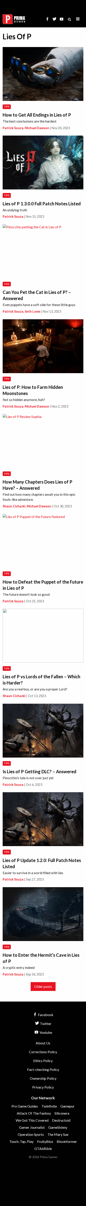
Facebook (45, 1015)
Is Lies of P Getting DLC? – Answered (39, 771)
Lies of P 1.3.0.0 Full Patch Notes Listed (42, 203)
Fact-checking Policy (43, 1069)
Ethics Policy (43, 1061)
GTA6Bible (43, 1148)
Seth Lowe (32, 311)
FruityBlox (45, 1141)
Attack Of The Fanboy (34, 1113)
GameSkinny (57, 1127)
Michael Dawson (37, 128)
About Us (43, 1043)
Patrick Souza (13, 128)
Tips (6, 106)
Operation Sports (31, 1134)
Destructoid (61, 1120)
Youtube (45, 1032)
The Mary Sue (57, 1134)
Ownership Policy (43, 1078)
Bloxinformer (67, 1141)
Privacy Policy (43, 1087)
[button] (78, 19)
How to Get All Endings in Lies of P (37, 114)
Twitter (45, 1023)
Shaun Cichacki (14, 506)
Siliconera (61, 1113)
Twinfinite (49, 1106)
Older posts (43, 986)
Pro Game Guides (24, 1106)
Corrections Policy (43, 1052)
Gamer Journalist (32, 1127)
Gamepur (67, 1106)
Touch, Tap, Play (21, 1141)
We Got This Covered (32, 1120)
